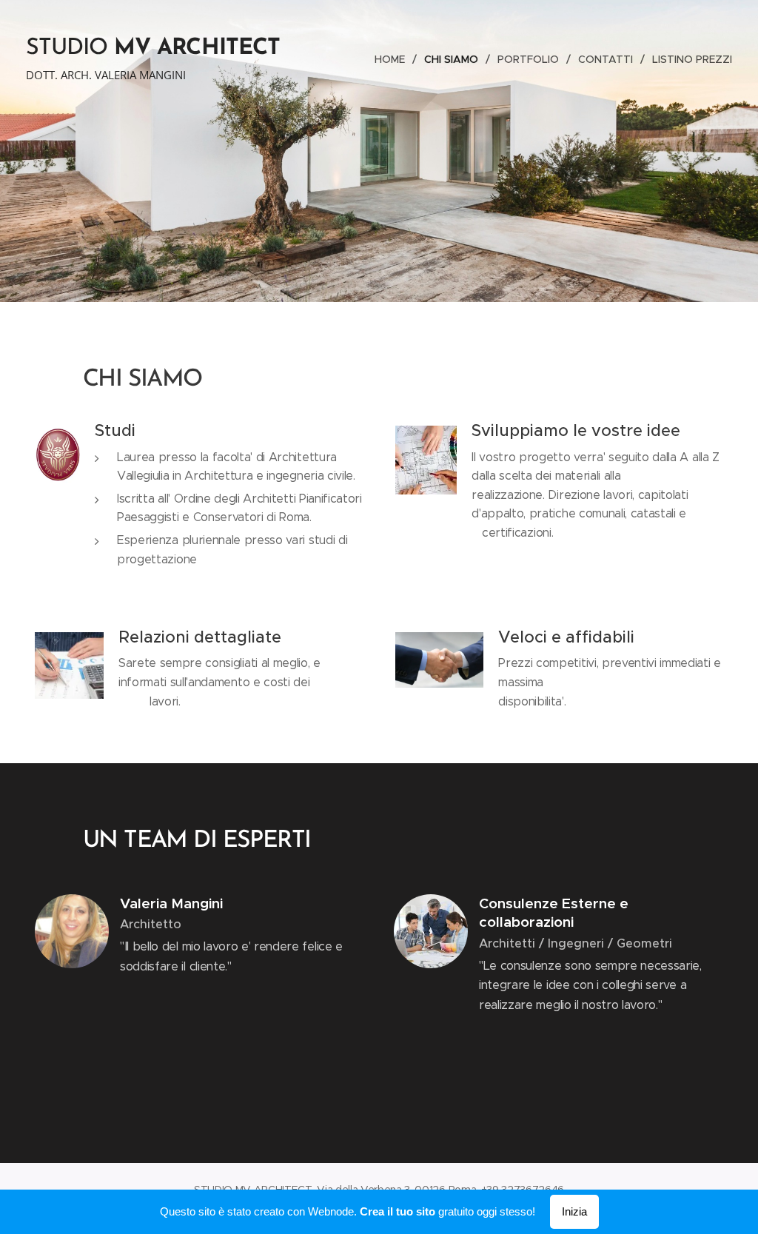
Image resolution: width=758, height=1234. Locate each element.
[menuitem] (394, 59)
